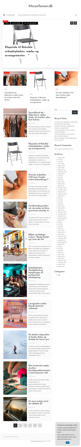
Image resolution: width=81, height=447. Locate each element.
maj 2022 (60, 251)
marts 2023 (61, 231)
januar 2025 (61, 186)
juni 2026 (60, 160)
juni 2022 (60, 249)
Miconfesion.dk (41, 6)
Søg (56, 110)
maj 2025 (60, 178)
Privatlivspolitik (10, 15)
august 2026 (61, 158)
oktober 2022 (61, 241)
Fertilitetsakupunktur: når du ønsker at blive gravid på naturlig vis (38, 208)
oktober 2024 (61, 192)
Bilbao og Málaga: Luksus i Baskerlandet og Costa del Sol (38, 237)
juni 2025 (60, 176)
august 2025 (61, 174)
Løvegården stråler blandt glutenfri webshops (37, 306)
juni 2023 (60, 224)
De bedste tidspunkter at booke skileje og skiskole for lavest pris (39, 337)
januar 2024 (61, 210)
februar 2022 (61, 257)
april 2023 (60, 228)
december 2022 (62, 237)
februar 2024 (61, 208)
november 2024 (62, 190)
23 (35, 426)
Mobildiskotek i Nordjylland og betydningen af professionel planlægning (35, 273)
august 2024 (61, 196)
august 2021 (61, 267)
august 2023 (61, 220)
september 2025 (62, 172)
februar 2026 (61, 166)
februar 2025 (61, 184)
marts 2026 (61, 164)
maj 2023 (60, 226)
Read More (72, 55)
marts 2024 (61, 206)
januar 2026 (61, 168)
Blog (7, 24)
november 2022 (62, 239)
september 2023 (62, 218)
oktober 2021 (61, 265)
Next (75, 23)
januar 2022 (61, 259)
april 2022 (60, 253)
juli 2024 (60, 198)
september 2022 (62, 243)
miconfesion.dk (31, 24)
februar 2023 (61, 232)
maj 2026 (60, 162)
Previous (71, 23)
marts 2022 (61, 255)
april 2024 (60, 204)
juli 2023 (60, 222)
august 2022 (61, 245)
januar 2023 (61, 235)
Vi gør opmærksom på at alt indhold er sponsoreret (32, 15)
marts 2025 (61, 182)
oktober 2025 (61, 170)
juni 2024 (60, 200)
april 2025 (60, 180)
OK (67, 442)
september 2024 (62, 194)
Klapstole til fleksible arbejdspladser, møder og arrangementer (39, 101)
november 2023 (62, 214)
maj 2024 (60, 202)
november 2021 (62, 263)
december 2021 (62, 261)
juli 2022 (60, 247)
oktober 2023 (61, 216)
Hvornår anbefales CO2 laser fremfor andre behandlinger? (24, 55)
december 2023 (62, 212)
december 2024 (62, 188)
